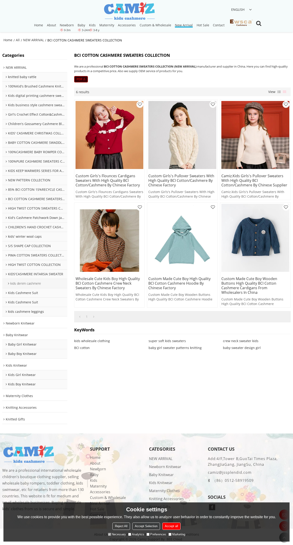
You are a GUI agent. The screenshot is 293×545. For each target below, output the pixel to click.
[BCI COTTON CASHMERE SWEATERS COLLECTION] (81, 79)
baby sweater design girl (242, 348)
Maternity (106, 25)
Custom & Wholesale (155, 25)
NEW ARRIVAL (33, 40)
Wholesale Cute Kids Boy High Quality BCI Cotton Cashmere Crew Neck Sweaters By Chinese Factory (108, 283)
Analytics (138, 534)
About (51, 25)
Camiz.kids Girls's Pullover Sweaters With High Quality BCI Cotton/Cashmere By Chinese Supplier (254, 180)
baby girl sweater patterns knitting (175, 348)
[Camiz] (129, 11)
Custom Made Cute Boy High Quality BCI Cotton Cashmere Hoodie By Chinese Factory (179, 283)
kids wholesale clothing (92, 341)
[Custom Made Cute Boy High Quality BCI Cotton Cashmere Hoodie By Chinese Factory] (182, 238)
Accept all (171, 526)
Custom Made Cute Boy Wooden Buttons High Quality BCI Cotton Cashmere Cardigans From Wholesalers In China (249, 285)
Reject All (121, 526)
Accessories (127, 25)
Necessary (119, 534)
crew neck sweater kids (240, 341)
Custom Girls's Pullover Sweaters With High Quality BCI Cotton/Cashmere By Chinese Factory (181, 180)
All (18, 40)
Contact (219, 25)
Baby (81, 25)
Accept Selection (146, 526)
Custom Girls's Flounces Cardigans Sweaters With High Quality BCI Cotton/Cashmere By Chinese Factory (108, 180)
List (279, 92)
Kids (92, 25)
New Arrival (184, 25)
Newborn (67, 25)
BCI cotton (82, 348)
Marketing (178, 534)
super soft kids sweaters (167, 341)
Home (38, 25)
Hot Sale (203, 25)
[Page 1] (80, 316)
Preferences (158, 534)
